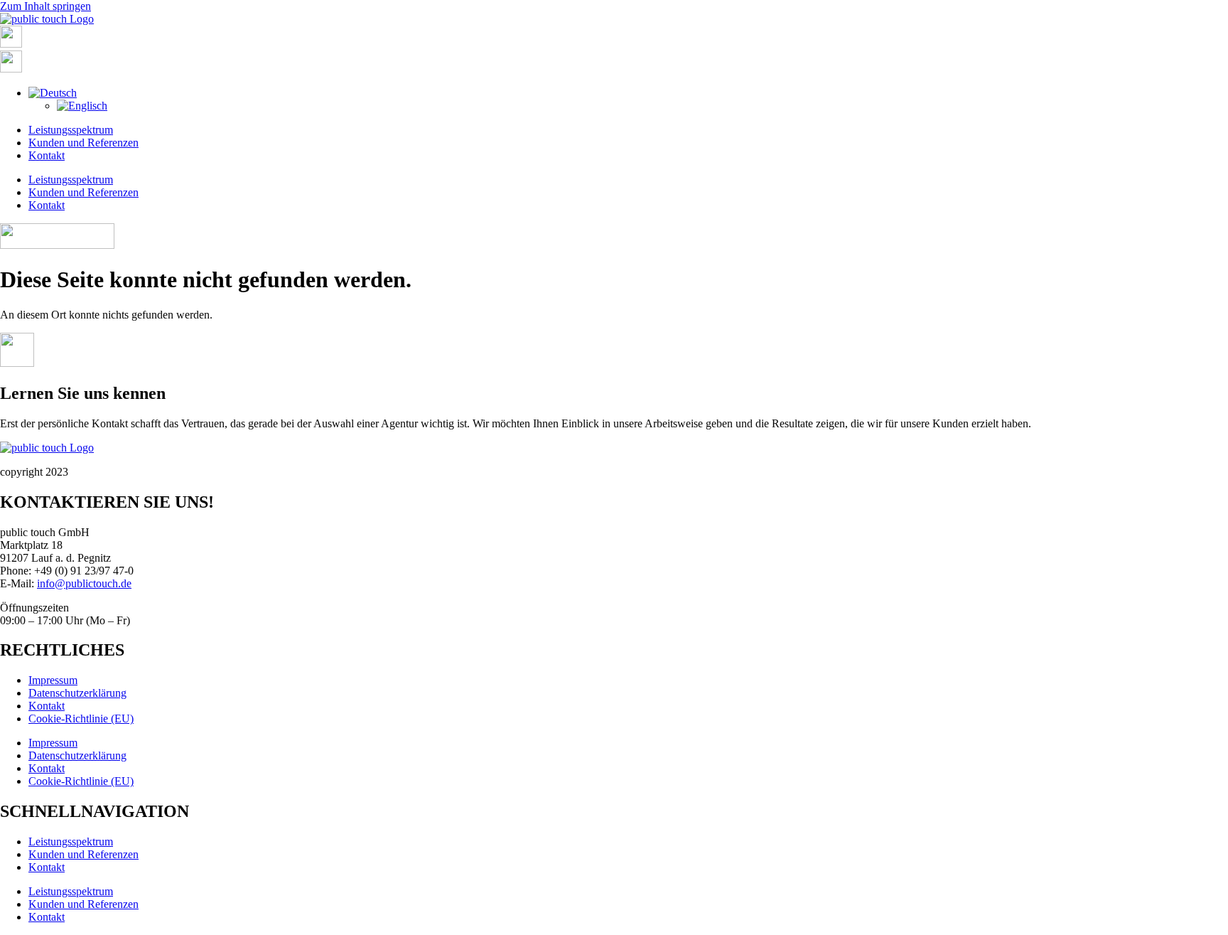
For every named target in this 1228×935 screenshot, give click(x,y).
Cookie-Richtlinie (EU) (81, 718)
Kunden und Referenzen (83, 143)
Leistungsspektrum (70, 130)
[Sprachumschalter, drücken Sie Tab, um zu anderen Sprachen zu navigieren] (52, 93)
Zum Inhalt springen (45, 6)
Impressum (52, 680)
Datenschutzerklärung (77, 693)
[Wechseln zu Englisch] (82, 106)
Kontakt (46, 155)
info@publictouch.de (84, 583)
